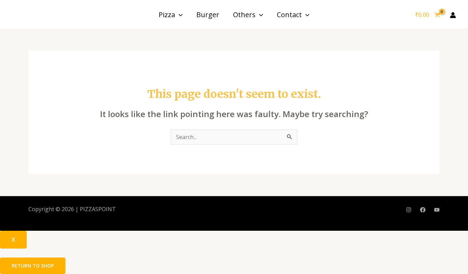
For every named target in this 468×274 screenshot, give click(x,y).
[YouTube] (437, 210)
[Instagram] (408, 210)
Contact (289, 14)
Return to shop (33, 265)
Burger (207, 14)
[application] (179, 14)
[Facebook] (423, 210)
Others (244, 14)
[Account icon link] (453, 15)
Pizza (167, 14)
